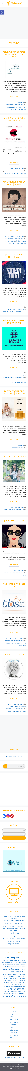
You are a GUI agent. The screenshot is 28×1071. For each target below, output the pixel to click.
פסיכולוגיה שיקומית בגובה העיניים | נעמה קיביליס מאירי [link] (14, 54)
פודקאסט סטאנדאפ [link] (14, 980)
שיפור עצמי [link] (14, 307)
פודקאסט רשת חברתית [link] (18, 993)
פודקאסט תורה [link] (10, 998)
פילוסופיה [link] (17, 373)
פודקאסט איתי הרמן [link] (18, 309)
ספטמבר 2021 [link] (14, 1022)
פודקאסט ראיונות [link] (11, 380)
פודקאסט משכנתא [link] (22, 978)
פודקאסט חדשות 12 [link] (6, 964)
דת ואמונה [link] (21, 704)
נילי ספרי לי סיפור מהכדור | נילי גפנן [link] (14, 923)
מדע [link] (17, 638)
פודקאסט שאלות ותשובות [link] (19, 382)
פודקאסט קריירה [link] (6, 986)
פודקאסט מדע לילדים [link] (8, 976)
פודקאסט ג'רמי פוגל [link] (8, 377)
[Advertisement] (14, 24)
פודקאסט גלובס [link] (15, 960)
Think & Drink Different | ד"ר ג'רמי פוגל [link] (14, 321)
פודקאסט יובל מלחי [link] (13, 966)
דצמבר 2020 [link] (14, 1035)
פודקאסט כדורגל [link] (15, 972)
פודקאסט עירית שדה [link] (18, 448)
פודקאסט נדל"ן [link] (14, 978)
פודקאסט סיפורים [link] (19, 982)
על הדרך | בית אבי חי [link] (14, 941)
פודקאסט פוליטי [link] (15, 984)
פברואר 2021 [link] (14, 1030)
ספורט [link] (14, 638)
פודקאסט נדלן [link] (6, 978)
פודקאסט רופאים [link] (15, 991)
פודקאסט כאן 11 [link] (10, 241)
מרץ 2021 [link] (14, 1027)
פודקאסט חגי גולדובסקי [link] (14, 964)
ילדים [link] (9, 704)
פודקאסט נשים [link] (22, 980)
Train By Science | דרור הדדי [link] (14, 585)
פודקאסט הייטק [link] (14, 962)
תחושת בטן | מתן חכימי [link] (14, 936)
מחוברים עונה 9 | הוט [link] (14, 944)
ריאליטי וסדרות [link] (14, 902)
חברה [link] (22, 168)
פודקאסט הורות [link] (23, 962)
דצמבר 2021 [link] (14, 1017)
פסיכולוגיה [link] (21, 102)
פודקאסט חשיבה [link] (21, 380)
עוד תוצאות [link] (14, 750)
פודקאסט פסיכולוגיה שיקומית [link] (18, 109)
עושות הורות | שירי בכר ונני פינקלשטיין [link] (14, 926)
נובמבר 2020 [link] (14, 1038)
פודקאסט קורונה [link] (19, 986)
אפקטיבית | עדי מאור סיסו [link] (14, 456)
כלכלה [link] (18, 236)
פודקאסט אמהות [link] (22, 960)
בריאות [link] (22, 638)
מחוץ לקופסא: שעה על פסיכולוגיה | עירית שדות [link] (14, 392)
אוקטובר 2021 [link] (14, 1019)
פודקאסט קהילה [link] (8, 173)
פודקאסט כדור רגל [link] (20, 974)
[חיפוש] (5, 766)
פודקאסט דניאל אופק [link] (20, 173)
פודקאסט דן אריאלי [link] (9, 239)
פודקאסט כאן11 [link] (21, 243)
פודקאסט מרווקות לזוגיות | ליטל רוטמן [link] (14, 921)
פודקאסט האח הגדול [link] (14, 871)
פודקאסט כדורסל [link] (7, 972)
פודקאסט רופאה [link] (22, 991)
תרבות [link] (11, 168)
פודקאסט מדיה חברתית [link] (18, 976)
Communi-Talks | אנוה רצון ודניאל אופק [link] (14, 119)
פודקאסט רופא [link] (6, 989)
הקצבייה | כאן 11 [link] (14, 933)
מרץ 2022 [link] (14, 1014)
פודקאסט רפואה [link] (7, 991)
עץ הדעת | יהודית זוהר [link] (14, 654)
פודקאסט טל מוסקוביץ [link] (21, 966)
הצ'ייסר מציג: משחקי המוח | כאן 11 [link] (14, 255)
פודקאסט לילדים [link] (9, 974)
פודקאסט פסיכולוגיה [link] (11, 107)
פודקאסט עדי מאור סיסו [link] (17, 509)
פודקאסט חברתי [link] (22, 964)
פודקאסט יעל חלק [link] (21, 241)
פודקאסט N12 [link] (21, 957)
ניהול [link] (22, 570)
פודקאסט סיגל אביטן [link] (18, 573)
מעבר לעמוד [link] (14, 97)
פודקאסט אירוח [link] (19, 105)
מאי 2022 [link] (14, 1011)
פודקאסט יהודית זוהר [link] (18, 709)
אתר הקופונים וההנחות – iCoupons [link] (14, 1057)
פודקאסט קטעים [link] (12, 986)
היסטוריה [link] (14, 704)
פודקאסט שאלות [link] (8, 993)
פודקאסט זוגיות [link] (5, 962)
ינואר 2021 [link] (14, 1032)
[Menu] (26, 3)
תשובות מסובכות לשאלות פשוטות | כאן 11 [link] (14, 183)
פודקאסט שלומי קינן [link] (17, 998)
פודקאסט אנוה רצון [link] (9, 171)
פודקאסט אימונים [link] (19, 640)
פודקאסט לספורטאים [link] (16, 643)
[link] (2, 12)
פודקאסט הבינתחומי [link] (7, 960)
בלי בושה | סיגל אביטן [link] (14, 520)
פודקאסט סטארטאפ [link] (7, 980)
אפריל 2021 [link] (14, 1025)
